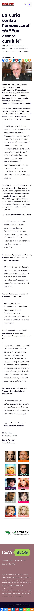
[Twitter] (6, 60)
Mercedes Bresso (8, 196)
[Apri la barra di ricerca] (25, 4)
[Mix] (23, 60)
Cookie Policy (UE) (8, 564)
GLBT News (12, 49)
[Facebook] (3, 60)
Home (4, 49)
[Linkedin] (13, 60)
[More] (29, 60)
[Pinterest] (16, 60)
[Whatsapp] (26, 60)
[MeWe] (19, 60)
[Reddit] (10, 60)
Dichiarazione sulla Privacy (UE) (14, 560)
